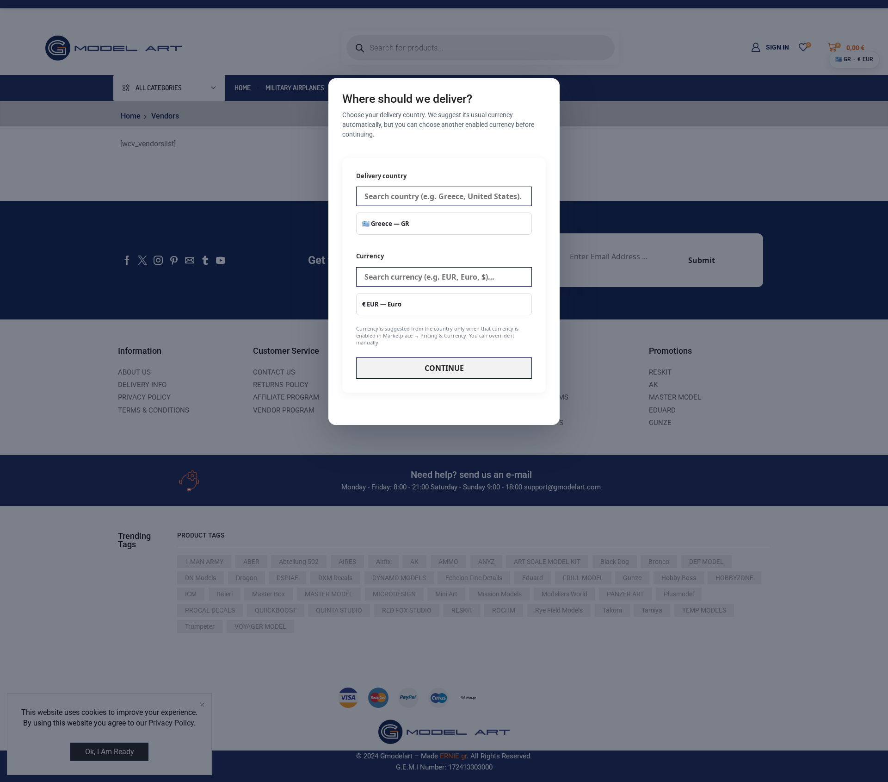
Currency (437, 298)
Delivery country (381, 176)
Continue (444, 368)
